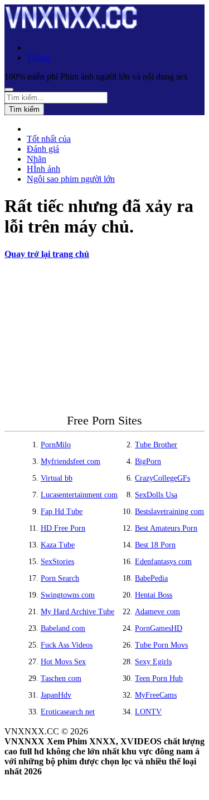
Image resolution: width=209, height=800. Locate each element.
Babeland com (63, 628)
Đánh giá (43, 149)
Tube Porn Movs (161, 645)
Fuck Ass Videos (67, 645)
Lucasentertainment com (79, 495)
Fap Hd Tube (61, 511)
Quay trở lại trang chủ (46, 254)
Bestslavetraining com (169, 511)
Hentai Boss (153, 595)
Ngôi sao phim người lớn (71, 179)
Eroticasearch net (68, 712)
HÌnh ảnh (43, 169)
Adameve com (157, 612)
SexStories (57, 561)
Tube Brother (156, 445)
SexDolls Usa (156, 495)
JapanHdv (56, 695)
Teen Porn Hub (159, 678)
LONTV (148, 712)
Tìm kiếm (24, 109)
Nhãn (36, 159)
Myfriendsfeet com (70, 461)
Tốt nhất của (49, 139)
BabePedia (151, 578)
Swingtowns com (68, 595)
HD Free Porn (63, 528)
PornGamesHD (158, 628)
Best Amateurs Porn (166, 528)
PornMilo (56, 445)
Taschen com (61, 678)
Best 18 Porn (155, 545)
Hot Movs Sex (63, 662)
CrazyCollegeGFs (162, 478)
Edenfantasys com (163, 561)
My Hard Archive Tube (77, 612)
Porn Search (60, 578)
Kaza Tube (58, 545)
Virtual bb (56, 478)
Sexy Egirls (153, 662)
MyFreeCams (156, 695)
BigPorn (148, 461)
